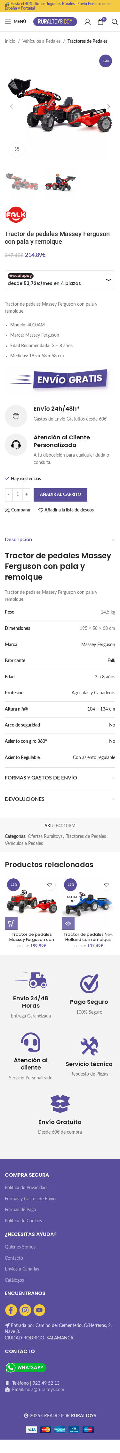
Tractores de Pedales (88, 41)
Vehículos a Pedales (41, 41)
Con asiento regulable (94, 758)
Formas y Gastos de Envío (30, 1199)
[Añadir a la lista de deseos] (49, 884)
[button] (11, 923)
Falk (111, 661)
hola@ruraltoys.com (44, 1390)
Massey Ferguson (98, 645)
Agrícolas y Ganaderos (93, 693)
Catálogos (14, 1280)
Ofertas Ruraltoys (45, 836)
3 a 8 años (105, 677)
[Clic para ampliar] (17, 150)
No (112, 725)
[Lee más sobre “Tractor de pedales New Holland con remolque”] (68, 923)
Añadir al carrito (60, 495)
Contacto (14, 1258)
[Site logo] (55, 21)
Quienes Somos (20, 1247)
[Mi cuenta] (87, 21)
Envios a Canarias (22, 1269)
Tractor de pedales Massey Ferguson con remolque (31, 939)
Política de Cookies (23, 1221)
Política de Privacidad (26, 1188)
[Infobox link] (60, 416)
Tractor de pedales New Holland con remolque (88, 937)
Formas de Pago (20, 1210)
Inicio (10, 41)
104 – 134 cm (101, 709)
